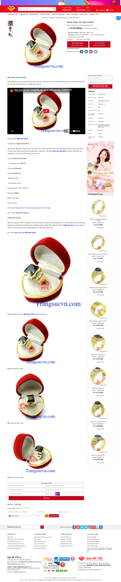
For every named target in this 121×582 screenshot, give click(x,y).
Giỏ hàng (110, 10)
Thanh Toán (37, 539)
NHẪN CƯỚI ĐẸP (34, 14)
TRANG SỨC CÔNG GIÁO (58, 14)
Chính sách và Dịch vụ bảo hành (43, 537)
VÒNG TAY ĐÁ (83, 14)
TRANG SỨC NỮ (23, 14)
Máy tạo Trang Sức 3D (40, 541)
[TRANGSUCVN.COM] (11, 11)
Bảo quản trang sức (66, 539)
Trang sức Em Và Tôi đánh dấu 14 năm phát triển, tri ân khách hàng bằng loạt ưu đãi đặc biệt (99, 549)
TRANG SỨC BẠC (45, 14)
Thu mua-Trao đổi (39, 543)
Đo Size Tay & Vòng (65, 541)
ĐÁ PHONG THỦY (94, 14)
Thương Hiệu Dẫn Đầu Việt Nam (16, 546)
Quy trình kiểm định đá (93, 541)
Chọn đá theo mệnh (92, 543)
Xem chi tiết (100, 228)
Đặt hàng (46, 498)
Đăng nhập (102, 10)
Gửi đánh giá (54, 516)
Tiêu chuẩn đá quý (92, 546)
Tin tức (88, 10)
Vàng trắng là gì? (91, 537)
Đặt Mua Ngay (77, 44)
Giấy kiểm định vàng (66, 543)
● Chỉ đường (21, 564)
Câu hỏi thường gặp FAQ (14, 548)
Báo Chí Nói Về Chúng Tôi (14, 541)
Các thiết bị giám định (93, 539)
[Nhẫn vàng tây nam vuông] (10, 23)
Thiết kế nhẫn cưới (65, 537)
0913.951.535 (99, 44)
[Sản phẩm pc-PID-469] (100, 167)
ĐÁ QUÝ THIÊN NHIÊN (72, 14)
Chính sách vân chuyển (40, 546)
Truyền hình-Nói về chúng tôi (15, 543)
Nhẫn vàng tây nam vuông (16, 77)
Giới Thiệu (10, 537)
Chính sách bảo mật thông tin (15, 539)
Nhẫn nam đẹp (19, 232)
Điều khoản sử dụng (39, 548)
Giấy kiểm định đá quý (66, 546)
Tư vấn (118, 17)
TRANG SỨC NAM (13, 14)
